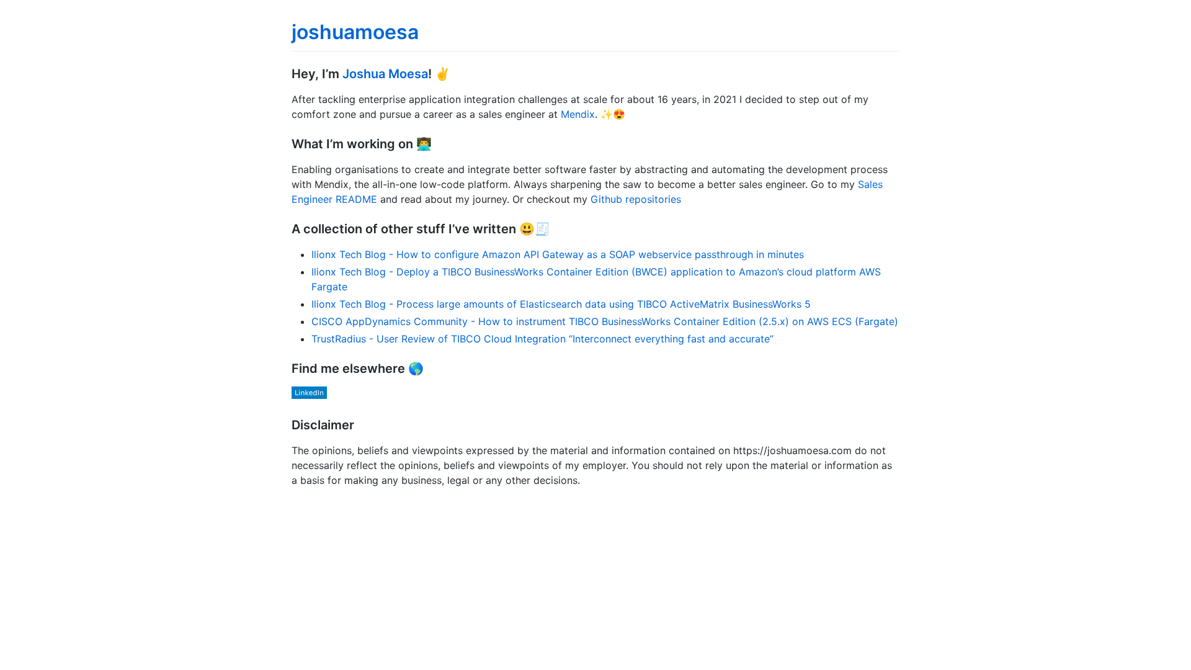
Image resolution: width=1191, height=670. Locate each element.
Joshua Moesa (385, 73)
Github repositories (636, 199)
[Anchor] (456, 72)
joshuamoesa (355, 32)
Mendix (578, 114)
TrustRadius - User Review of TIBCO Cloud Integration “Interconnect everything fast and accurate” (542, 339)
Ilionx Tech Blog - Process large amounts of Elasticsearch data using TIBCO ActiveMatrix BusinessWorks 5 (561, 304)
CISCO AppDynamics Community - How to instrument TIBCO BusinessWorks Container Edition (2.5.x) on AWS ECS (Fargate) (604, 321)
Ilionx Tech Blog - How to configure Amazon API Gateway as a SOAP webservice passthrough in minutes (557, 254)
